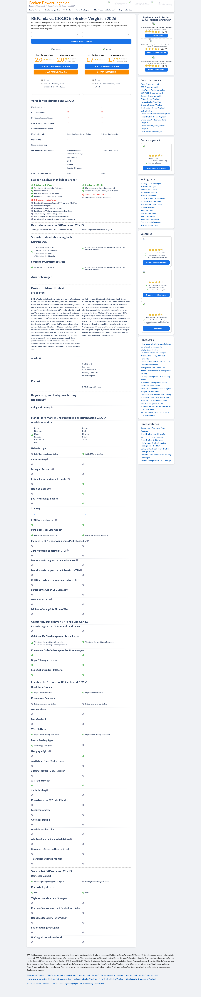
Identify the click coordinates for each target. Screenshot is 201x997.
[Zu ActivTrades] (156, 41)
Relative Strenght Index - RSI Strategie (156, 460)
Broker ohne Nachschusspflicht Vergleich (153, 121)
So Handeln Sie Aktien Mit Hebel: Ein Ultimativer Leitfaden (155, 363)
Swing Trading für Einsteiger (152, 440)
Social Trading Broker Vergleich (153, 117)
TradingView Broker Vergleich (153, 108)
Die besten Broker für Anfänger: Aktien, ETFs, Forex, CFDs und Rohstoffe (153, 356)
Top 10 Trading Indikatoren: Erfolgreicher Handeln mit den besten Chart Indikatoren (156, 406)
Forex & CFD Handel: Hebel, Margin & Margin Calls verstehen (156, 390)
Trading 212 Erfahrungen (151, 183)
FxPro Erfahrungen (148, 213)
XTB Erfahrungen (156, 35)
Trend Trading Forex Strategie (153, 434)
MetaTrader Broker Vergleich (153, 90)
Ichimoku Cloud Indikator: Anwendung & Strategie (156, 456)
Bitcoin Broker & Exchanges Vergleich (141, 979)
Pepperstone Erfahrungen (151, 222)
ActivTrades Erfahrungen (156, 53)
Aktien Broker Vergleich (150, 99)
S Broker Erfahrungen (149, 225)
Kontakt (55, 983)
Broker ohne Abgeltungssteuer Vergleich (153, 127)
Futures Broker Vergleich (151, 102)
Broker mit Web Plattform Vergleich (155, 114)
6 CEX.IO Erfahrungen (108, 66)
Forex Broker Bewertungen (151, 131)
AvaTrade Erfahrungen (150, 219)
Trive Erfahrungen (148, 207)
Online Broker (146, 111)
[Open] (77, 34)
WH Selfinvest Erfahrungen (151, 204)
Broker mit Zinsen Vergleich (152, 105)
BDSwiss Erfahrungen (149, 192)
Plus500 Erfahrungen (149, 189)
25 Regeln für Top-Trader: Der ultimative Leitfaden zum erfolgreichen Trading (156, 370)
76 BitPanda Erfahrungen (57, 66)
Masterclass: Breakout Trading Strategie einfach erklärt (153, 444)
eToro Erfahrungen (156, 69)
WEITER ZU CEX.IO (108, 72)
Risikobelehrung (86, 983)
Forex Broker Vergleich (150, 84)
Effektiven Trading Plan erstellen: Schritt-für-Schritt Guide (154, 384)
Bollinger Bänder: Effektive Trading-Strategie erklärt (155, 450)
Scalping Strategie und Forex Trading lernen (155, 378)
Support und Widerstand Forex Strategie (153, 429)
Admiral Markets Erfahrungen (153, 198)
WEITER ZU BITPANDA (57, 72)
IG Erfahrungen (147, 210)
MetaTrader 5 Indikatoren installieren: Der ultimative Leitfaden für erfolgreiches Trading (156, 347)
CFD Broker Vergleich (149, 87)
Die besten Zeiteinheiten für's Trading (156, 394)
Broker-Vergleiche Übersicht (38, 983)
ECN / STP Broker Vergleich (152, 93)
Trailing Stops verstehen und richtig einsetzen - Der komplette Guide (155, 398)
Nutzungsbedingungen (69, 983)
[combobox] (52, 34)
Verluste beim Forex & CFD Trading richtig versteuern (155, 413)
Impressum (99, 983)
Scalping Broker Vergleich (151, 96)
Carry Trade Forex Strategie (152, 437)
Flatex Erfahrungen (148, 186)
